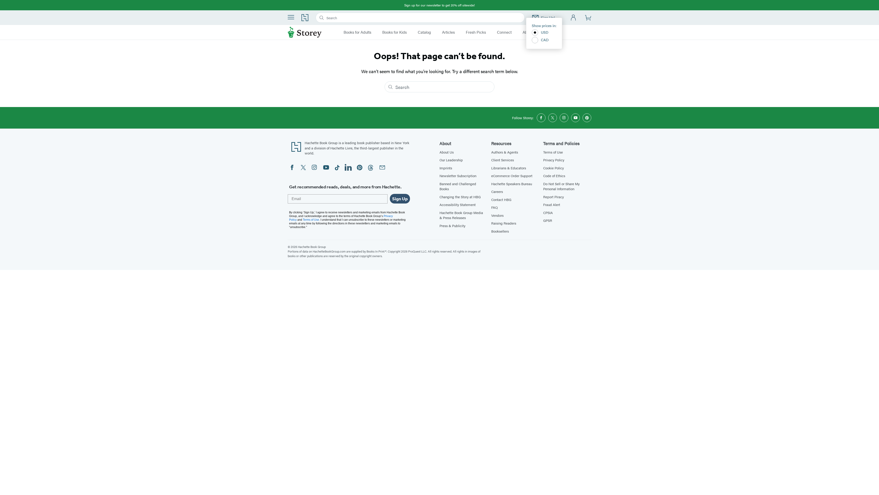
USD (544, 32)
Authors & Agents (504, 152)
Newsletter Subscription (458, 175)
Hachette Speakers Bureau (511, 183)
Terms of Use (553, 152)
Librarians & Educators (508, 167)
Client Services (502, 159)
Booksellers (500, 231)
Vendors (497, 215)
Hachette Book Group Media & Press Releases (461, 215)
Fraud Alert (551, 204)
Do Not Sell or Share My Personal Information (561, 186)
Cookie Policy (553, 167)
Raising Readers (503, 223)
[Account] (574, 18)
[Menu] (291, 17)
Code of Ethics (554, 175)
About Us (447, 152)
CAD (545, 39)
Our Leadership (451, 159)
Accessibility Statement (458, 204)
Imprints (446, 167)
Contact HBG (501, 199)
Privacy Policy (553, 159)
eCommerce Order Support (511, 175)
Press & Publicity (452, 225)
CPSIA (548, 212)
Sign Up (400, 198)
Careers (497, 191)
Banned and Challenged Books (458, 186)
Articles (448, 32)
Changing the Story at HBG (460, 196)
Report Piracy (553, 196)
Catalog (424, 32)
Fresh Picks (476, 32)
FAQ (494, 207)
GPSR (547, 220)
